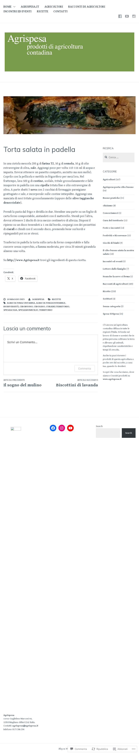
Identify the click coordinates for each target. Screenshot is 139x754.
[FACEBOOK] (120, 16)
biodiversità (11, 306)
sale (33, 168)
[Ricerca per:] (118, 157)
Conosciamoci (110, 213)
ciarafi (10, 229)
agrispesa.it (30, 7)
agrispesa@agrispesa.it (25, 725)
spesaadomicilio (28, 310)
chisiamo (108, 205)
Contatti (60, 11)
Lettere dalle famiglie (114, 269)
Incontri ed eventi (17, 11)
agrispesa (38, 299)
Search (99, 426)
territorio (45, 310)
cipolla (45, 185)
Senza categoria (111, 306)
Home (7, 7)
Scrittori (107, 299)
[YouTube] (70, 428)
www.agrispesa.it (112, 379)
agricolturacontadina (21, 303)
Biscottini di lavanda (77, 383)
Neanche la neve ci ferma (116, 276)
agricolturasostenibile (50, 303)
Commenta (84, 368)
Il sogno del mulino (22, 383)
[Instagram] (61, 428)
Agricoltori (54, 7)
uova (34, 189)
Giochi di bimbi (111, 243)
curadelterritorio (57, 306)
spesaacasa (10, 310)
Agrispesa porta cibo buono (118, 187)
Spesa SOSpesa (111, 314)
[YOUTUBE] (127, 16)
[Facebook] (53, 428)
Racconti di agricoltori (86, 7)
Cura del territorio (113, 220)
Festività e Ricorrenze (115, 235)
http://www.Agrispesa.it (23, 260)
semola (69, 163)
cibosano (39, 306)
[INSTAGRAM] (134, 16)
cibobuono (26, 306)
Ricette (42, 11)
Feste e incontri (111, 228)
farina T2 (48, 163)
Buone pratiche (111, 198)
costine (38, 181)
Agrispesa (8, 715)
